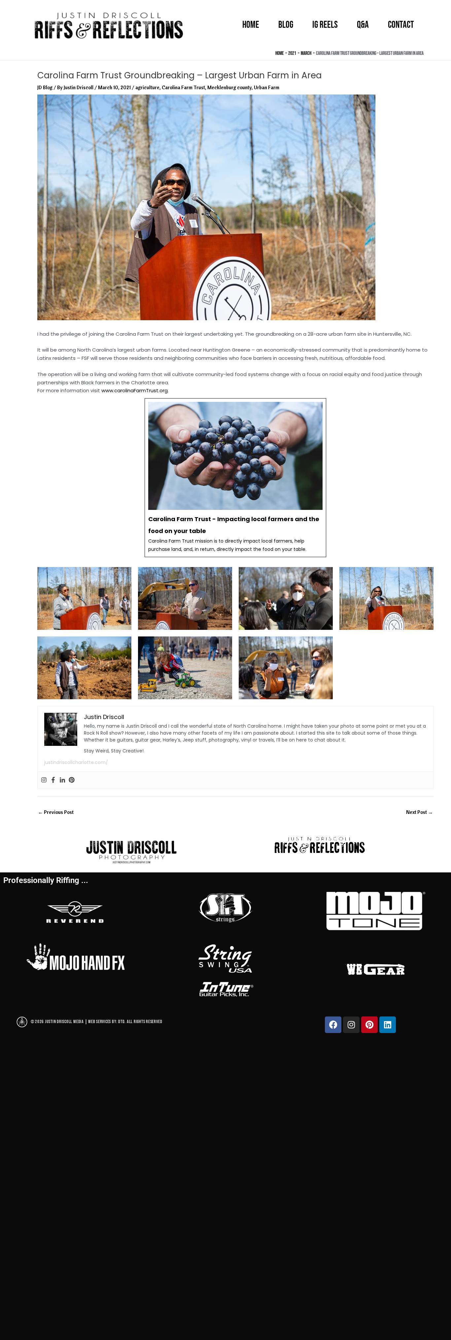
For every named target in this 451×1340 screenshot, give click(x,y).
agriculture (147, 87)
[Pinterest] (72, 780)
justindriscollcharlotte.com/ (76, 762)
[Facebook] (53, 780)
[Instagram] (44, 780)
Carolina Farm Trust (183, 87)
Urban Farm (266, 87)
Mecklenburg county (229, 87)
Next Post (419, 812)
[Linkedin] (62, 780)
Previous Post (56, 812)
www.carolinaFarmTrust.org (134, 390)
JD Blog (44, 87)
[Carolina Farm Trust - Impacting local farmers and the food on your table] (235, 478)
